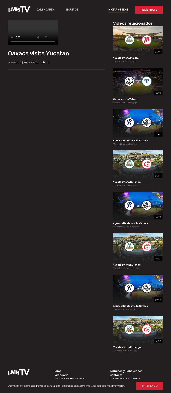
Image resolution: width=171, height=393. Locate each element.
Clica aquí (96, 385)
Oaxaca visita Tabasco (126, 99)
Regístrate (148, 9)
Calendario (45, 9)
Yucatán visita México (126, 58)
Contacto (116, 375)
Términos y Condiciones (126, 371)
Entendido (150, 385)
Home (57, 371)
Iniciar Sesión (118, 9)
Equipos (72, 9)
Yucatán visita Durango (127, 182)
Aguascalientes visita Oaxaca (130, 140)
